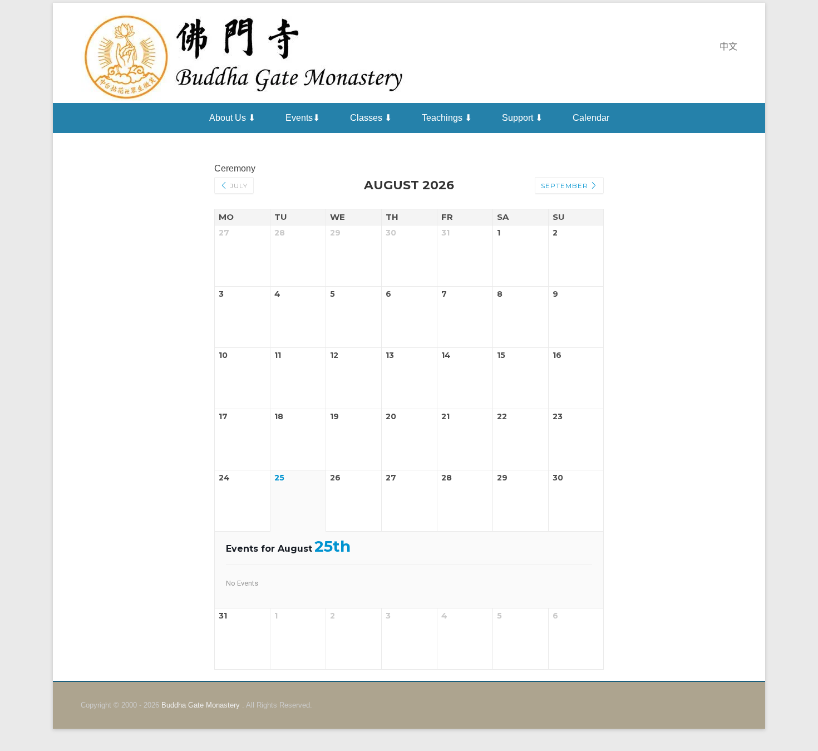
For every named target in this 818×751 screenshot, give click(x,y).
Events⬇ (302, 117)
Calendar (591, 117)
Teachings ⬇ (447, 117)
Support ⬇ (522, 117)
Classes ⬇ (371, 117)
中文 (728, 46)
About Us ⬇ (232, 117)
